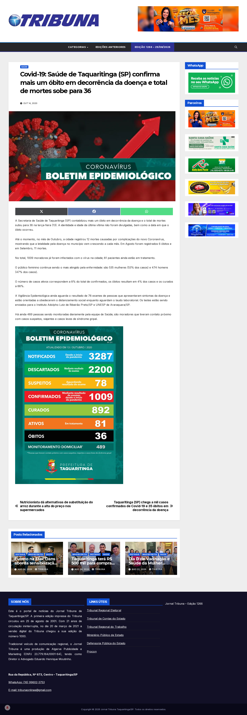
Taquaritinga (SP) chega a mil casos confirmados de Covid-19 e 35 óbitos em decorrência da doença (137, 506)
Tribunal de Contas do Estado (106, 618)
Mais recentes (35, 554)
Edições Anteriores (111, 47)
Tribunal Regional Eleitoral (104, 610)
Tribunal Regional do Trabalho (107, 626)
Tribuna (43, 569)
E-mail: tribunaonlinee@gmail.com (29, 690)
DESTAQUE (20, 554)
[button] (188, 18)
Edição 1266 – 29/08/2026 (153, 47)
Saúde (24, 67)
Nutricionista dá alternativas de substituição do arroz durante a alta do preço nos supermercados (56, 506)
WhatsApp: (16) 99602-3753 (26, 682)
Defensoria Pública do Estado (106, 643)
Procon (92, 651)
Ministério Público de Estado (105, 635)
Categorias (77, 47)
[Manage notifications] (7, 707)
